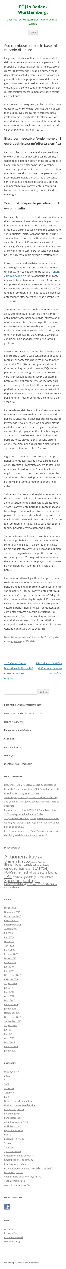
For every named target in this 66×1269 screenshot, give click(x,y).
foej (44, 868)
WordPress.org (12, 1241)
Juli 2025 (8, 933)
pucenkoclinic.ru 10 (14, 1138)
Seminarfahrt (45, 877)
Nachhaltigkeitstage (24, 877)
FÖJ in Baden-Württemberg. (33, 9)
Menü (33, 32)
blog (6, 1096)
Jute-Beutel (41, 872)
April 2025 (9, 945)
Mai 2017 (9, 1033)
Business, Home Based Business (20, 1105)
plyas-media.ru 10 (13, 1130)
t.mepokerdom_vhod (15, 1164)
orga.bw (55, 637)
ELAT (36, 868)
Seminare (9, 1143)
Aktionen (14, 856)
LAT (8, 876)
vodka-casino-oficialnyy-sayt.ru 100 (22, 1176)
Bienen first (14, 861)
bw (28, 861)
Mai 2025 (9, 941)
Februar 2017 (11, 1046)
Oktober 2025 (11, 920)
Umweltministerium (42, 884)
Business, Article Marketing (18, 1101)
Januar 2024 (10, 962)
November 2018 (12, 975)
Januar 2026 (10, 907)
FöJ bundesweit (12, 1113)
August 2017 (10, 1025)
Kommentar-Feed (13, 1237)
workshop (11, 887)
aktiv (31, 856)
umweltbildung (15, 884)
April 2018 (9, 996)
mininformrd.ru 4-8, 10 (16, 1122)
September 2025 (12, 924)
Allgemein (16, 641)
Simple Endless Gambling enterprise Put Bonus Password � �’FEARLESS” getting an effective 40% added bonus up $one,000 (31, 822)
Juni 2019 (9, 966)
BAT (39, 857)
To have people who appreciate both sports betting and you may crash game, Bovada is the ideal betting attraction (31, 801)
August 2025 (10, 928)
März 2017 (9, 1042)
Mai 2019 (9, 970)
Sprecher (13, 880)
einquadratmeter (18, 868)
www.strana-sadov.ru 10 (17, 1185)
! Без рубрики (11, 1071)
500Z (6, 1084)
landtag (52, 872)
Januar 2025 (10, 958)
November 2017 (12, 1017)
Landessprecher (12, 1117)
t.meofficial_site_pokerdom (18, 1159)
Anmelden (9, 1229)
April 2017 (9, 1038)
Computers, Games (14, 1109)
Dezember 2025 (12, 912)
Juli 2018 (8, 987)
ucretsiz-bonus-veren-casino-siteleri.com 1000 (28, 1168)
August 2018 (10, 983)
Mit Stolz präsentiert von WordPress (21, 1262)
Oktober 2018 (11, 979)
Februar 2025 (11, 954)
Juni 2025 (9, 937)
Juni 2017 (9, 1029)
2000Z (7, 1075)
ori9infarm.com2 (12, 1126)
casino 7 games (38, 862)
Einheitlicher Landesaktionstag (26, 864)
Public (7, 1134)
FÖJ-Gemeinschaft (19, 872)
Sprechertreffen (12, 1151)
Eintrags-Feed (11, 1233)
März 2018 (9, 1000)
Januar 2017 (10, 1050)
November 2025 (12, 916)
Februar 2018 (11, 1004)
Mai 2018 (9, 991)
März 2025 (9, 949)
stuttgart (31, 880)
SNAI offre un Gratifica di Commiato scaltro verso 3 (49, 668)
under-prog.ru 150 (13, 1172)
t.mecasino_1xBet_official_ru (19, 1155)
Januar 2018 (10, 1008)
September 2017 (12, 1021)
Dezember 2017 (12, 1012)
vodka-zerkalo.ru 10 (14, 1180)
